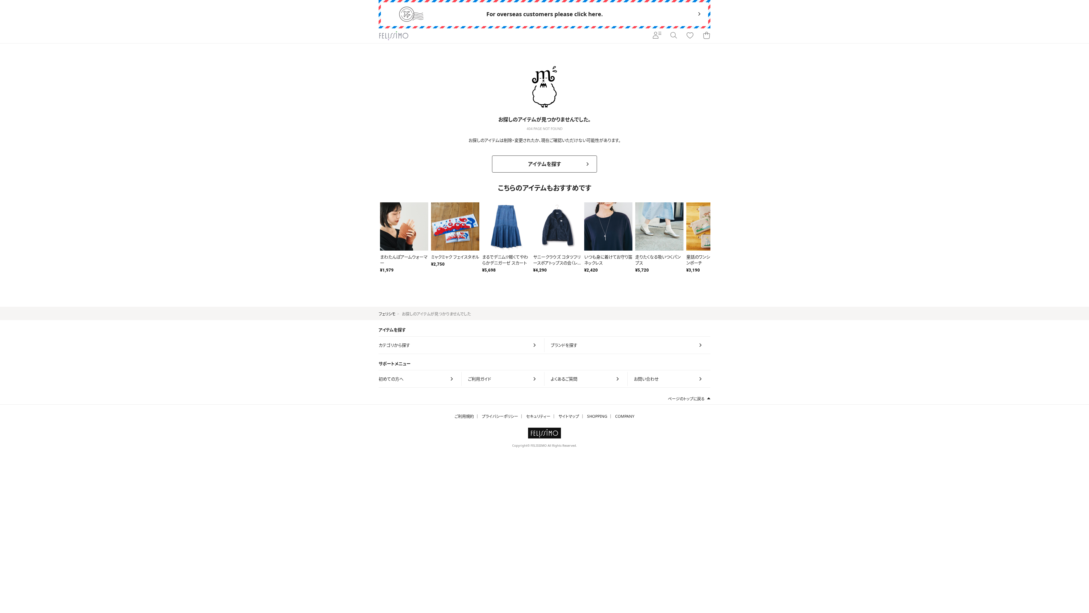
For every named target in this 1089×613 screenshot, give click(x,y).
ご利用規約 (464, 416)
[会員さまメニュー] (657, 35)
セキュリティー (538, 416)
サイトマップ (568, 416)
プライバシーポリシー (500, 416)
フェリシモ (387, 313)
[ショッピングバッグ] (706, 35)
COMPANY (624, 416)
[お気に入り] (690, 35)
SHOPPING (597, 416)
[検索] (673, 35)
